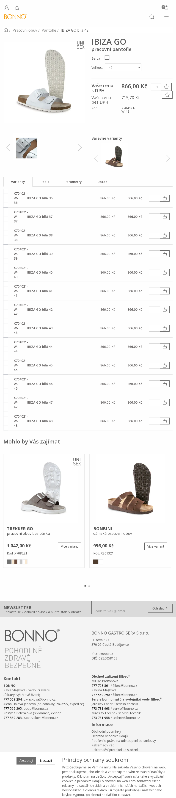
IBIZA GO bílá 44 (39, 346)
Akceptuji (26, 760)
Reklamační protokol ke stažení (114, 750)
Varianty (18, 182)
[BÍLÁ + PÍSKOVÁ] (25, 562)
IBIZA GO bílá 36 (39, 198)
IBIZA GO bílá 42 (39, 309)
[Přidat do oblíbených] (167, 95)
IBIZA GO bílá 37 (39, 216)
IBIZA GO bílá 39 (39, 254)
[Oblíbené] (17, 7)
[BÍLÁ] (107, 57)
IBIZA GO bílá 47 (39, 402)
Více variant (69, 546)
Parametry (73, 182)
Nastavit (46, 760)
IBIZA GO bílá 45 (39, 365)
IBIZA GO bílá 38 (39, 235)
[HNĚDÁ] (95, 562)
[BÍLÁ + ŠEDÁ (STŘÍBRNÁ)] (19, 562)
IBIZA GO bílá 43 (39, 328)
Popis (45, 182)
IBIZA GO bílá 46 (39, 384)
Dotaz (102, 182)
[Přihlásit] (7, 7)
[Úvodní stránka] (5, 30)
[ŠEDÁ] (9, 562)
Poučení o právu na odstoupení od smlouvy (123, 740)
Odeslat (158, 608)
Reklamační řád (102, 745)
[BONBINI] (130, 488)
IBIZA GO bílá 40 (39, 272)
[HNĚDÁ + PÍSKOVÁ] (14, 562)
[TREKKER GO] (43, 488)
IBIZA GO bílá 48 (39, 421)
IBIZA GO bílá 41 (39, 291)
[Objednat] (165, 198)
